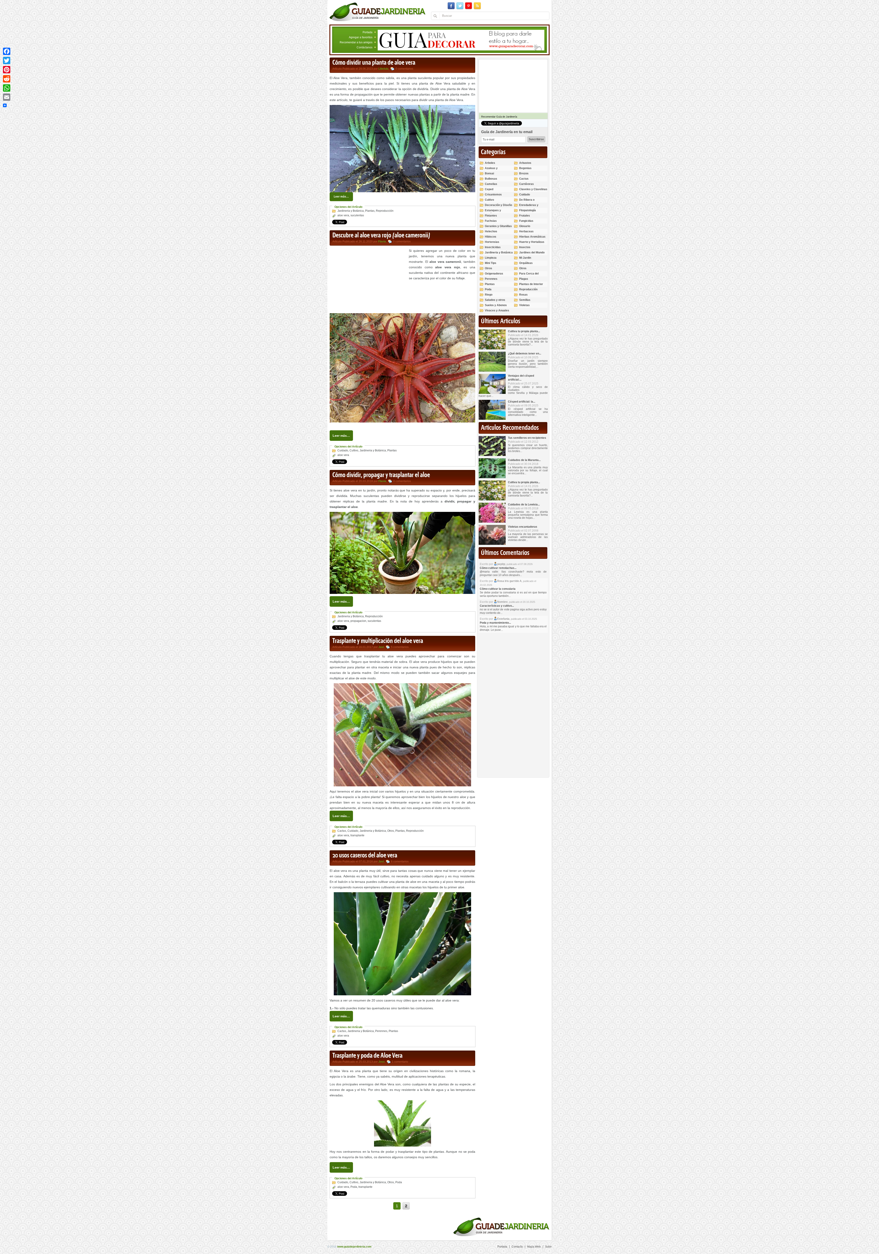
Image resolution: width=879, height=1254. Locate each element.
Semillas (524, 300)
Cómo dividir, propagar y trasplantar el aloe (381, 475)
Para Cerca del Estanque (529, 275)
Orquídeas (526, 263)
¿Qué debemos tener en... (524, 353)
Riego (488, 294)
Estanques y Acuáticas (493, 212)
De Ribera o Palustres (526, 201)
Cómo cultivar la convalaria (497, 588)
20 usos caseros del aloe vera (364, 855)
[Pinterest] (6, 69)
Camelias (491, 184)
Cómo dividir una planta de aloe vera (373, 62)
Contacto (517, 1246)
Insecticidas (493, 247)
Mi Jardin (525, 257)
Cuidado (342, 450)
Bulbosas (491, 178)
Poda (398, 1182)
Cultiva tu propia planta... (524, 331)
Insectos (524, 247)
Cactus (341, 830)
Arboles (490, 163)
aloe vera (343, 215)
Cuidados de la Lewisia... (524, 504)
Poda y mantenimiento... (495, 622)
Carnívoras (526, 184)
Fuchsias (491, 220)
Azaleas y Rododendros (493, 170)
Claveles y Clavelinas (533, 189)
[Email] (6, 97)
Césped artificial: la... (521, 401)
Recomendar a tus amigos (356, 42)
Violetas (524, 305)
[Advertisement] (368, 280)
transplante (357, 835)
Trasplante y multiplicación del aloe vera (377, 641)
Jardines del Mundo (532, 252)
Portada (367, 32)
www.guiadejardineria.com (354, 1246)
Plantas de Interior (531, 284)
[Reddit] (6, 78)
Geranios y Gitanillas (498, 226)
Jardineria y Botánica (350, 210)
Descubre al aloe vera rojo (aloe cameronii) (381, 235)
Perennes (381, 1031)
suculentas (357, 215)
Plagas (523, 278)
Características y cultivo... (497, 605)
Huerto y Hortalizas (531, 242)
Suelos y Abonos (496, 305)
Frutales (524, 215)
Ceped (489, 189)
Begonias (525, 168)
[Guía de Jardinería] (378, 11)
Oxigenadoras (494, 273)
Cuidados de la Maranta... (524, 460)
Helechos (491, 231)
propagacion (358, 621)
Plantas (369, 210)
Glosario (524, 226)
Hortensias (492, 242)
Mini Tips (490, 263)
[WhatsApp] (6, 88)
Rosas (523, 294)
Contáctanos (364, 47)
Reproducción (384, 210)
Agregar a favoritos (360, 37)
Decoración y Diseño (498, 205)
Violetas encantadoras (522, 526)
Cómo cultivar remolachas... (498, 568)
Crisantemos (493, 194)
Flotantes (491, 215)
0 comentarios (404, 68)
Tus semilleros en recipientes (527, 437)
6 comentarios (400, 861)
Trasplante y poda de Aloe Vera (367, 1055)
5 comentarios (400, 647)
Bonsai (489, 173)
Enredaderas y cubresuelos (528, 207)
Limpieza (490, 257)
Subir (548, 1246)
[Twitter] (6, 60)
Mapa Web (534, 1246)
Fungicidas (526, 220)
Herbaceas (526, 231)
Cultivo (354, 450)
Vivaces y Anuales (497, 310)
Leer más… (341, 196)
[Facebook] (6, 51)
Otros (390, 830)
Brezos (524, 173)
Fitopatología (527, 210)
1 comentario (400, 1061)
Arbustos (525, 163)
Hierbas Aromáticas (532, 236)
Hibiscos (490, 236)
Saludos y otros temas (495, 301)
